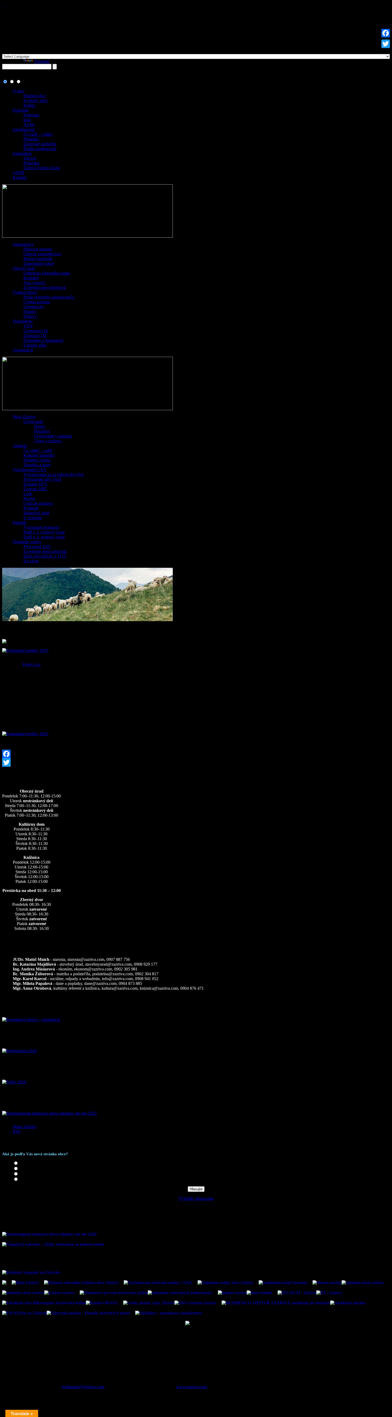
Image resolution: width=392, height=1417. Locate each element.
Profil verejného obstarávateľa (48, 297)
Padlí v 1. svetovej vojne (44, 532)
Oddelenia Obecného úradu (46, 273)
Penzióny (42, 431)
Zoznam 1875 (35, 484)
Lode (27, 493)
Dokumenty (23, 321)
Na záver (31, 561)
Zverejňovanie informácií (44, 287)
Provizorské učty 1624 (42, 479)
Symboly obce (35, 100)
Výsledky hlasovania (196, 1198)
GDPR (19, 172)
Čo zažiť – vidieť (38, 134)
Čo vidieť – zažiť (38, 450)
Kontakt (19, 177)
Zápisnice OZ (35, 335)
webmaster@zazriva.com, (83, 1386)
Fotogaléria (22, 153)
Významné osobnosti (41, 527)
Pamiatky (31, 139)
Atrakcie (20, 445)
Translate (41, 61)
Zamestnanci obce (38, 263)
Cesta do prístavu (38, 503)
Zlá (22, 1179)
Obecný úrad (24, 268)
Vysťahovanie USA (29, 469)
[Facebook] (196, 754)
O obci (18, 91)
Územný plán (34, 345)
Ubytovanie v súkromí (53, 436)
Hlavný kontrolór (38, 258)
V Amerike (32, 517)
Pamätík (19, 522)
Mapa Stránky (25, 1126)
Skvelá (25, 1163)
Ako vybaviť (34, 282)
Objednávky (33, 306)
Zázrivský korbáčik (39, 144)
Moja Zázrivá (24, 416)
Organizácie (23, 350)
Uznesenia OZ (35, 330)
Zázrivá (29, 158)
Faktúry (30, 311)
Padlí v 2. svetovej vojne (44, 537)
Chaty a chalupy (48, 441)
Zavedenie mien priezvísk (45, 551)
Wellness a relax (37, 460)
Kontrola (30, 508)
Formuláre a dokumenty (43, 340)
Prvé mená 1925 (37, 546)
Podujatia (21, 110)
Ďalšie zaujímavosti (39, 148)
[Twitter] (196, 762)
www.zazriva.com (191, 1386)
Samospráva (23, 244)
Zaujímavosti (24, 129)
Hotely (40, 426)
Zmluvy (30, 316)
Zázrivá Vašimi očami (41, 168)
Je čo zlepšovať (32, 1174)
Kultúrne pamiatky (39, 455)
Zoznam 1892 (35, 489)
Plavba (29, 498)
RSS (17, 1131)
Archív (29, 124)
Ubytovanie (33, 421)
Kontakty (31, 278)
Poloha (29, 105)
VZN (28, 326)
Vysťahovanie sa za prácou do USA (53, 474)
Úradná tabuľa (25, 292)
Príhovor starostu (37, 249)
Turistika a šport (36, 465)
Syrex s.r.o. (31, 664)
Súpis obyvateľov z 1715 (44, 556)
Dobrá (24, 1169)
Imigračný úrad (36, 513)
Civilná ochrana (36, 302)
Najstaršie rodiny (27, 541)
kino (27, 120)
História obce (34, 95)
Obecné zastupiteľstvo (42, 254)
